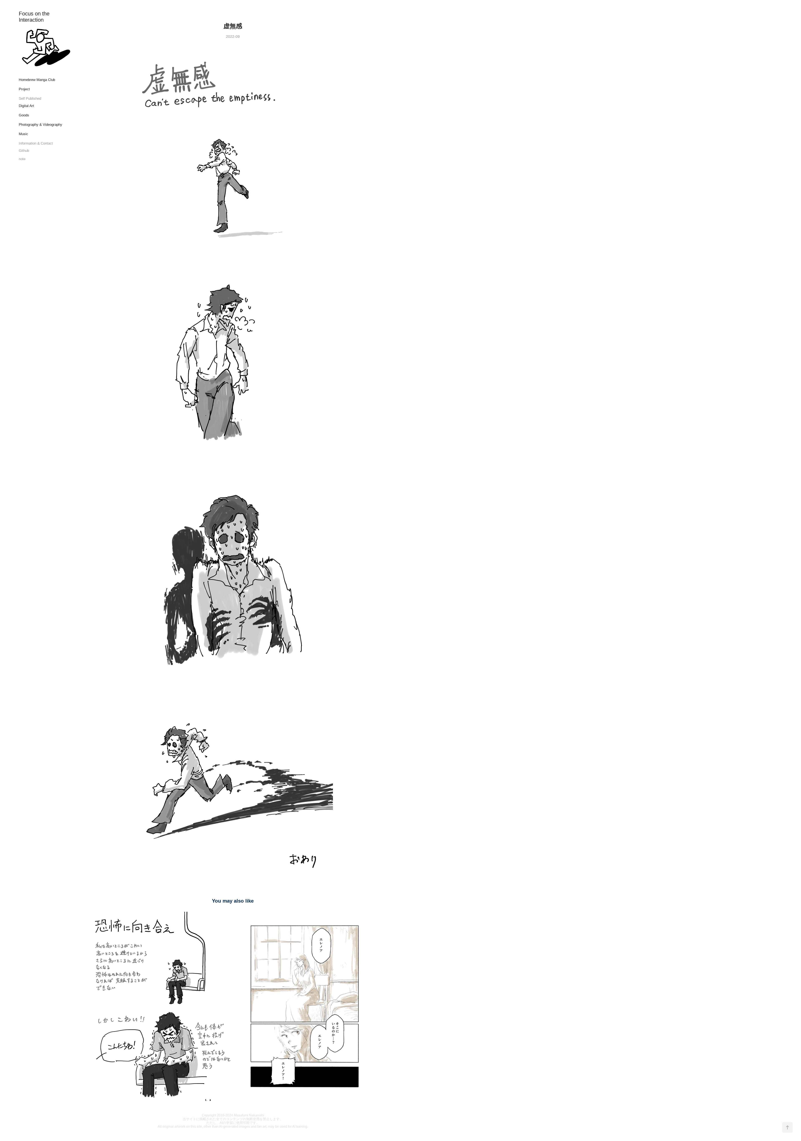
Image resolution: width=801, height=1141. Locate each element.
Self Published (30, 99)
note (22, 159)
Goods (24, 115)
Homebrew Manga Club (37, 80)
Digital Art (26, 106)
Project (24, 89)
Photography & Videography (40, 125)
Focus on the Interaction (35, 16)
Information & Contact (36, 143)
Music (23, 134)
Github (24, 151)
